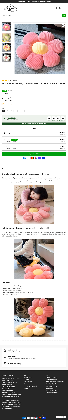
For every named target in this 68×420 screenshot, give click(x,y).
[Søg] (64, 15)
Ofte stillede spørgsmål (30, 386)
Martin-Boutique (31, 415)
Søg (47, 375)
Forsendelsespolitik (51, 379)
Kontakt (26, 388)
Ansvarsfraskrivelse (51, 386)
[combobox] (34, 15)
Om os (25, 384)
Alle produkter (28, 377)
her (12, 390)
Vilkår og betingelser (51, 377)
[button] (34, 133)
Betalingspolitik (50, 388)
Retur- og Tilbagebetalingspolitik (55, 381)
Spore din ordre (28, 381)
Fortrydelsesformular (51, 392)
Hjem (25, 375)
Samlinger (26, 379)
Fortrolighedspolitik (51, 384)
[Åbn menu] (64, 8)
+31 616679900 (10, 392)
